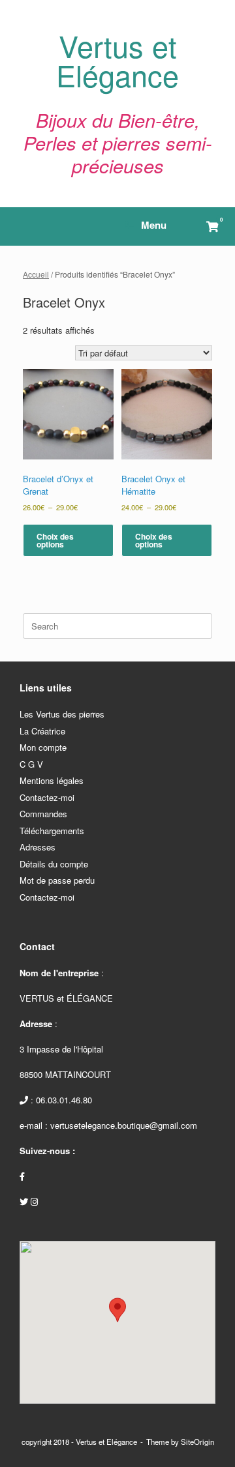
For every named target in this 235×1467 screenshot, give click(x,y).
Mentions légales (52, 780)
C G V (31, 764)
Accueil (36, 274)
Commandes (43, 813)
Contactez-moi (47, 797)
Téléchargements (52, 830)
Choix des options (55, 540)
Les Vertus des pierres (62, 714)
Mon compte (43, 747)
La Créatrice (42, 731)
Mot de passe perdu (57, 880)
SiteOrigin (197, 1441)
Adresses (37, 847)
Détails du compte (54, 864)
